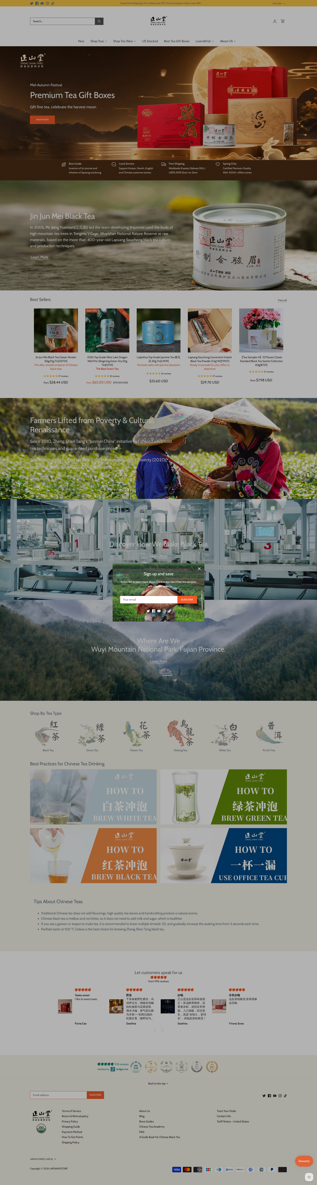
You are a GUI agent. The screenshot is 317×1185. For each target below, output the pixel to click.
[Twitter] (148, 611)
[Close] (199, 569)
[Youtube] (159, 611)
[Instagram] (164, 611)
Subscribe (187, 599)
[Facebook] (153, 611)
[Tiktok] (169, 611)
